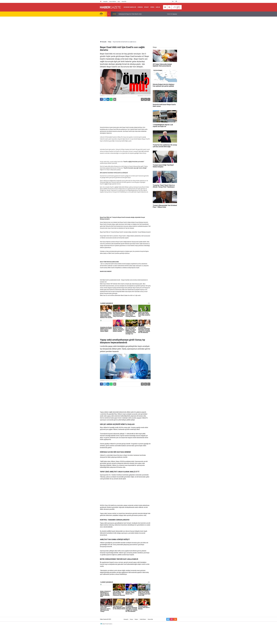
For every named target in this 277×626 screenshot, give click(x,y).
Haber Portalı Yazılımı (107, 623)
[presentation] (105, 14)
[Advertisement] (138, 29)
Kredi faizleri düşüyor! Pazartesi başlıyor (128, 14)
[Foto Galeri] (176, 1)
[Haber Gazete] (110, 7)
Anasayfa (126, 619)
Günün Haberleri (112, 1)
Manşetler (105, 1)
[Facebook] (101, 99)
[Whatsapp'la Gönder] (111, 99)
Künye (131, 619)
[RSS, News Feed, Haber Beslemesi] (175, 619)
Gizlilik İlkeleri (143, 619)
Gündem (140, 7)
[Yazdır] (114, 99)
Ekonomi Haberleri (130, 7)
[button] (142, 99)
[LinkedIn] (107, 99)
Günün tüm (172, 14)
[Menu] (165, 7)
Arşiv (119, 1)
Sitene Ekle (124, 1)
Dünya (152, 7)
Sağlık (158, 7)
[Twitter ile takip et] (168, 619)
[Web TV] (173, 1)
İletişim (136, 619)
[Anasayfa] (101, 1)
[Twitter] (104, 99)
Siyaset (146, 7)
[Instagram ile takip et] (171, 619)
